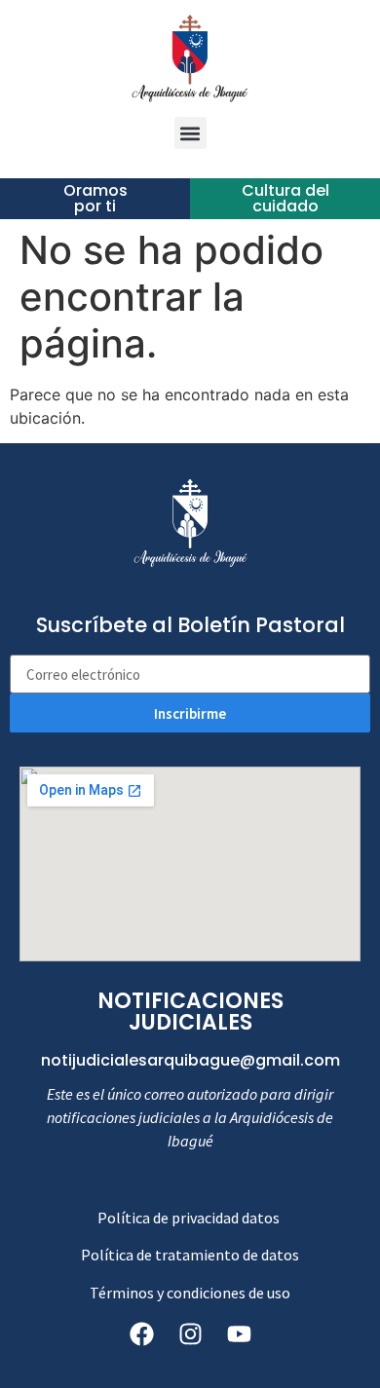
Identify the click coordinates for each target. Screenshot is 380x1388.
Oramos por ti (95, 198)
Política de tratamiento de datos (190, 1254)
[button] (190, 133)
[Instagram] (190, 1334)
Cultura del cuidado (285, 198)
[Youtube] (238, 1334)
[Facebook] (141, 1334)
